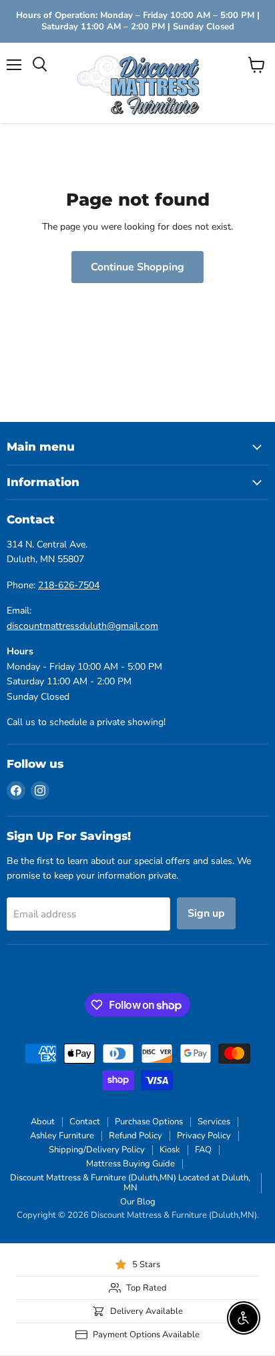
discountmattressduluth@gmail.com (82, 626)
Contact (84, 1122)
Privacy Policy (204, 1136)
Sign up (206, 913)
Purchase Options (149, 1122)
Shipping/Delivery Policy (97, 1150)
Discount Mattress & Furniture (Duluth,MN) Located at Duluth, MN (130, 1183)
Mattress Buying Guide (130, 1164)
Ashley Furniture (62, 1136)
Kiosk (170, 1150)
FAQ (203, 1150)
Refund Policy (135, 1136)
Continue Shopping (137, 267)
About (43, 1122)
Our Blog (138, 1202)
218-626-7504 (68, 585)
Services (214, 1122)
